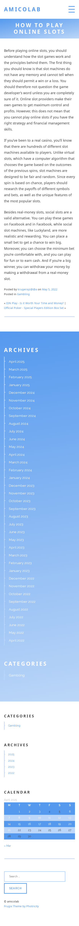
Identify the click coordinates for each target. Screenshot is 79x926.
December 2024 (22, 392)
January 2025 (19, 385)
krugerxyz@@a (27, 289)
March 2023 (18, 555)
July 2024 (16, 431)
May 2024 (16, 447)
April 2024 (17, 454)
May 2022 (16, 632)
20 (70, 824)
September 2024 (22, 416)
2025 (11, 754)
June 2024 (17, 439)
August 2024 (18, 423)
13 (69, 817)
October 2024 (20, 408)
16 (29, 824)
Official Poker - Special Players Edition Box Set (34, 308)
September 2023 (22, 509)
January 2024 (19, 478)
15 (19, 824)
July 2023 (16, 524)
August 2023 (18, 516)
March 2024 (18, 462)
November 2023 (21, 493)
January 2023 (19, 571)
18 (49, 824)
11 (49, 817)
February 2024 (20, 470)
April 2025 (17, 361)
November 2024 (22, 400)
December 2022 (21, 578)
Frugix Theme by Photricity (21, 906)
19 (59, 824)
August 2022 (18, 609)
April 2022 (16, 640)
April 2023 (16, 547)
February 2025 (20, 377)
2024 (11, 760)
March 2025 (18, 369)
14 (9, 824)
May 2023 (16, 540)
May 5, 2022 (49, 289)
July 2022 (16, 617)
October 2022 (19, 594)
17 (39, 824)
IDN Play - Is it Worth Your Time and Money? (35, 303)
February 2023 (20, 563)
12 (59, 817)
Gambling (23, 294)
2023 (11, 766)
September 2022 (22, 601)
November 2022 (21, 586)
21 (9, 830)
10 (39, 817)
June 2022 (17, 625)
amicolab (22, 9)
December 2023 (21, 485)
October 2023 (19, 501)
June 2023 (17, 532)
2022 (11, 772)
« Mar (7, 845)
